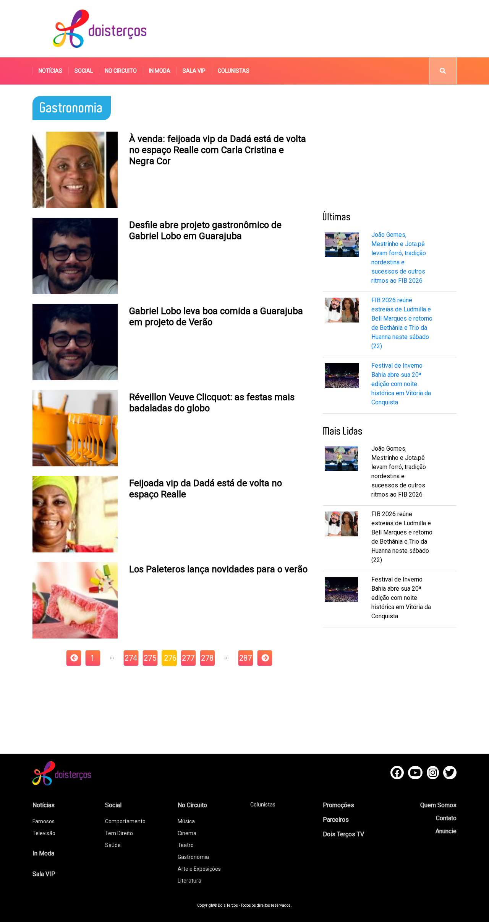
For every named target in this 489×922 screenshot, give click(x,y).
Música (186, 821)
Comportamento (125, 821)
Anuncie (446, 831)
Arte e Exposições (199, 869)
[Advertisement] (317, 28)
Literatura (189, 881)
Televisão (43, 833)
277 (188, 658)
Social (83, 71)
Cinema (187, 833)
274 (131, 658)
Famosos (43, 821)
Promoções (338, 805)
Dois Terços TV (343, 834)
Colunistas (233, 71)
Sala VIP (194, 71)
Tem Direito (119, 833)
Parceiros (336, 819)
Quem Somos (438, 805)
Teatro (186, 845)
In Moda (159, 71)
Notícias (50, 71)
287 (245, 658)
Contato (446, 818)
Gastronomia (193, 857)
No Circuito (121, 71)
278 (207, 658)
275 (150, 658)
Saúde (113, 845)
